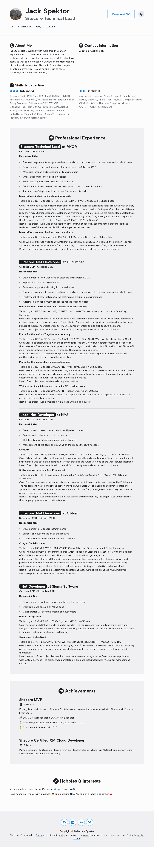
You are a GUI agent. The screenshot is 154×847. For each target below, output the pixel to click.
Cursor (39, 835)
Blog (38, 26)
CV (11, 26)
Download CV (121, 14)
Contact (50, 26)
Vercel (86, 835)
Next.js (62, 835)
